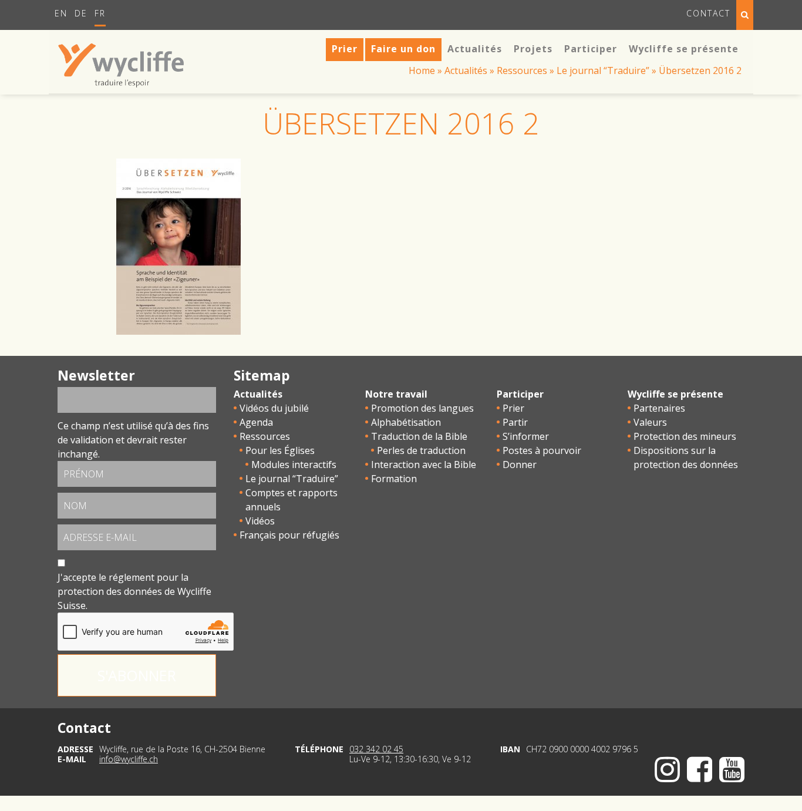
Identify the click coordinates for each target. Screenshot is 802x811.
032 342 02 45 (376, 749)
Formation (394, 478)
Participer (520, 394)
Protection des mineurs (684, 436)
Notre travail (396, 394)
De (81, 13)
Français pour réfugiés (289, 535)
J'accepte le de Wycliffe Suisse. (134, 591)
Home (422, 70)
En (61, 13)
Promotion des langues (422, 408)
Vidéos (260, 520)
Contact (708, 13)
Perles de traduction (421, 450)
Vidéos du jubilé (274, 408)
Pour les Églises (280, 450)
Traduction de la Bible (419, 436)
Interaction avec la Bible (423, 464)
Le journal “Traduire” (603, 70)
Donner (520, 464)
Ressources (522, 70)
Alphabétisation (406, 422)
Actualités (465, 70)
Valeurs (650, 422)
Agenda (256, 422)
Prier (513, 408)
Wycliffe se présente (675, 394)
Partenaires (659, 408)
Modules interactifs (293, 464)
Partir (515, 422)
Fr (100, 13)
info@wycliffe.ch (128, 759)
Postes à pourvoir (542, 450)
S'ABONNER (136, 675)
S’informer (526, 436)
